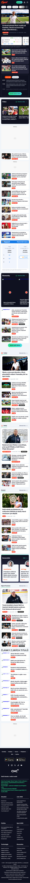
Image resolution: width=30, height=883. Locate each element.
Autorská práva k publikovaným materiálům (15, 870)
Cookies (23, 874)
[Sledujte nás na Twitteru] (15, 765)
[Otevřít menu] (27, 2)
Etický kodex (25, 877)
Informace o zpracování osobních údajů (13, 874)
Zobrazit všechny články (15, 93)
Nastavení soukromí (10, 875)
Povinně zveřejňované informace (15, 879)
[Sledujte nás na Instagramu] (12, 765)
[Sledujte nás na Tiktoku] (18, 765)
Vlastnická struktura (19, 875)
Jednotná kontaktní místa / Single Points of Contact (11, 877)
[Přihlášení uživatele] (24, 2)
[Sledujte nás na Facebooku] (8, 765)
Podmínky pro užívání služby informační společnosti (14, 872)
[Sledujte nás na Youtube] (21, 765)
